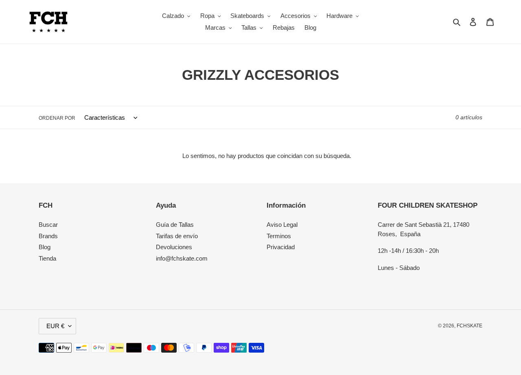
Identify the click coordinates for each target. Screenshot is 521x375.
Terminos (279, 235)
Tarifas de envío (177, 235)
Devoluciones (174, 246)
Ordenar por (57, 118)
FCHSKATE (469, 326)
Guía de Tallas (175, 224)
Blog (44, 246)
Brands (48, 235)
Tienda (47, 258)
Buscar (48, 224)
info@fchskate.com (182, 258)
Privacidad (281, 246)
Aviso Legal (282, 224)
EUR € (55, 325)
